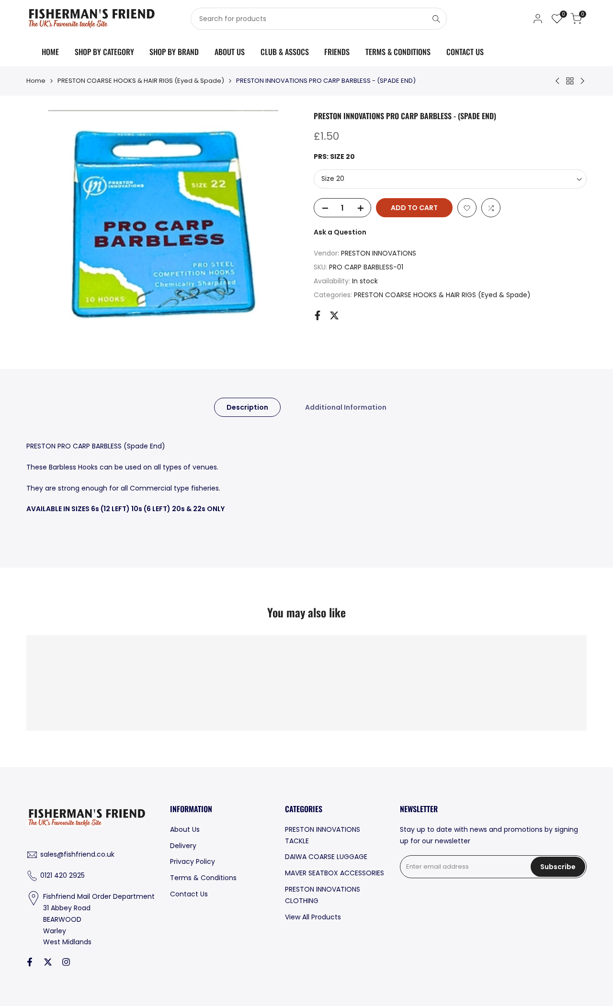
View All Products (313, 917)
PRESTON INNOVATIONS (378, 253)
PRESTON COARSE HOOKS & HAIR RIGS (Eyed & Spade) (140, 80)
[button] (467, 208)
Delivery (183, 845)
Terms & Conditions (203, 878)
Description (247, 407)
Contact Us (189, 894)
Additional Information (345, 407)
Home (35, 80)
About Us (185, 829)
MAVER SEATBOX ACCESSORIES (334, 873)
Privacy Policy (192, 861)
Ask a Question (340, 232)
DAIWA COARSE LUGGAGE (326, 856)
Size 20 (332, 179)
